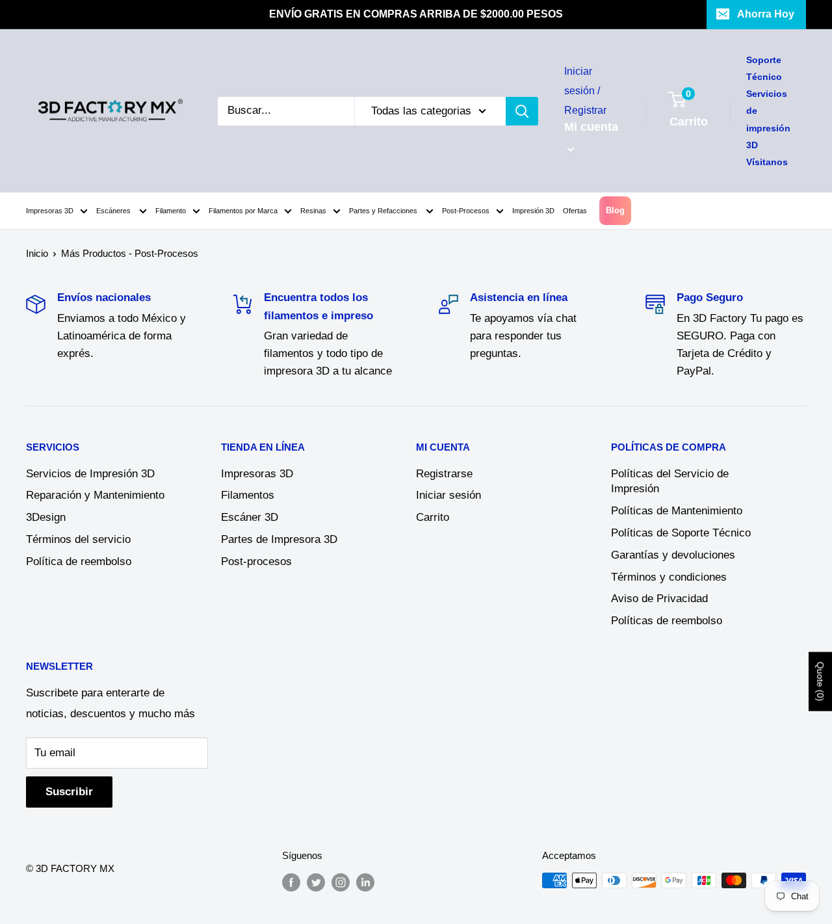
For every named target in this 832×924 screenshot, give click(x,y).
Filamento (170, 211)
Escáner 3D (249, 517)
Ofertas (575, 211)
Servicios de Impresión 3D (90, 474)
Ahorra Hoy (765, 14)
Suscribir (69, 791)
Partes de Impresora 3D (279, 539)
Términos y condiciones (669, 577)
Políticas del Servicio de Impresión (670, 481)
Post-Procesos (465, 211)
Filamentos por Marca (243, 211)
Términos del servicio (78, 539)
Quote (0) (820, 681)
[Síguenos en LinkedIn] (365, 882)
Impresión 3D (533, 211)
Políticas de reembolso (666, 620)
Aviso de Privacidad (659, 598)
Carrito (432, 517)
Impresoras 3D (49, 211)
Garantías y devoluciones (673, 555)
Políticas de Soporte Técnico (681, 533)
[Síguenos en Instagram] (341, 882)
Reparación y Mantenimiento (95, 495)
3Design (46, 517)
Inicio (37, 253)
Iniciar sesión (448, 495)
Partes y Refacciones (384, 211)
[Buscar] (522, 111)
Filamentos (247, 495)
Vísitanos (767, 162)
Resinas (313, 211)
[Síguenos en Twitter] (316, 882)
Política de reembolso (78, 561)
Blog (615, 210)
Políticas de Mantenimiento (676, 511)
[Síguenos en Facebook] (291, 882)
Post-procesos (256, 561)
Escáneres (114, 211)
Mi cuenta (591, 126)
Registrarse (444, 474)
